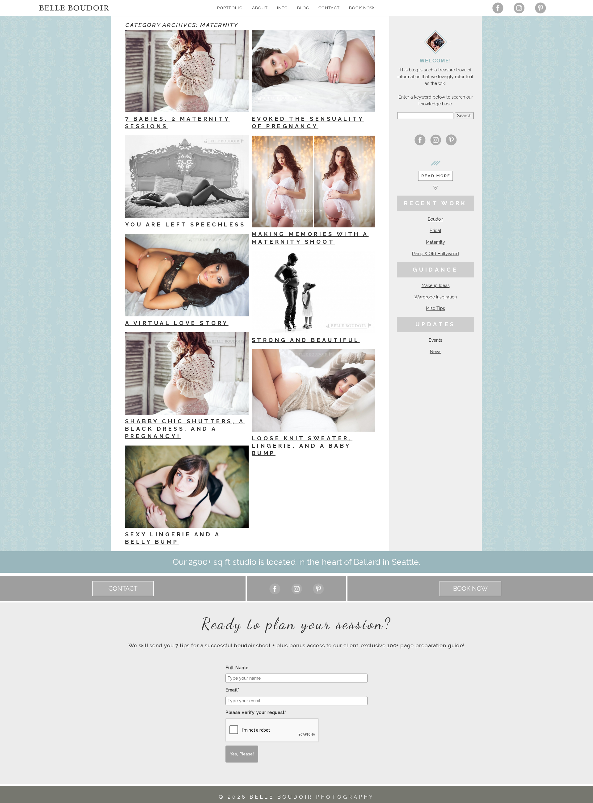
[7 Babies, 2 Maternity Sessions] (187, 71)
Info (282, 8)
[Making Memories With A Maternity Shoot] (313, 182)
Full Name (237, 667)
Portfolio (229, 8)
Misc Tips (435, 308)
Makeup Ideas (436, 285)
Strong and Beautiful (306, 340)
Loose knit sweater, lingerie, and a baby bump (302, 446)
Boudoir (435, 219)
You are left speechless (185, 224)
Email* (232, 689)
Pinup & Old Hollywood (435, 253)
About (260, 8)
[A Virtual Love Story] (187, 275)
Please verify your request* (255, 712)
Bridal (435, 230)
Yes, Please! (242, 753)
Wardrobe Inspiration (435, 296)
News (435, 351)
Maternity (435, 242)
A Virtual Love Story (177, 323)
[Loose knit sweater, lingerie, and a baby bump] (313, 390)
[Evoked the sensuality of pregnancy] (313, 71)
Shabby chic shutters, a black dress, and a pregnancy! (185, 429)
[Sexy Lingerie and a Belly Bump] (187, 487)
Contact (329, 8)
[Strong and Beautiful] (313, 292)
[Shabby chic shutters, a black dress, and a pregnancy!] (187, 373)
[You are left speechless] (187, 176)
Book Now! (362, 8)
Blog (303, 8)
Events (435, 340)
